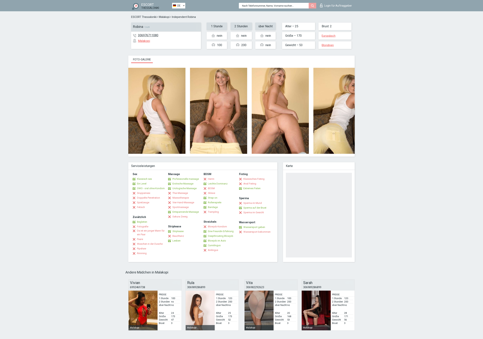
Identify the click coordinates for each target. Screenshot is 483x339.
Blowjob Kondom (217, 226)
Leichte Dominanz (218, 183)
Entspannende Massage (185, 211)
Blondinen (328, 45)
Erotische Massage (182, 183)
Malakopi (164, 16)
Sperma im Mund (252, 203)
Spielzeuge (143, 202)
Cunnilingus (214, 245)
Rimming (142, 253)
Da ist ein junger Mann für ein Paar (151, 232)
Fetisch (141, 207)
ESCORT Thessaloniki (144, 16)
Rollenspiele (214, 202)
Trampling (213, 211)
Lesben (176, 240)
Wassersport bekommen (257, 231)
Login (338, 5)
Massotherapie (180, 197)
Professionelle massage (185, 178)
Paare (140, 239)
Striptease (178, 231)
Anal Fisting (249, 183)
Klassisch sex (144, 178)
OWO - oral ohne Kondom (151, 188)
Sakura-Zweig (180, 216)
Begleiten (142, 221)
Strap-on (212, 197)
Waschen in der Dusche (150, 243)
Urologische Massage (184, 188)
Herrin (211, 178)
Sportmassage (180, 207)
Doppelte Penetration (148, 197)
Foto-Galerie (142, 59)
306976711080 (148, 35)
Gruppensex (143, 193)
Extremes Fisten (252, 188)
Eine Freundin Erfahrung (221, 231)
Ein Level (141, 183)
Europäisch (328, 35)
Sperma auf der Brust (254, 207)
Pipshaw (141, 248)
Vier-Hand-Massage (183, 202)
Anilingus (213, 250)
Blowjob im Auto (217, 240)
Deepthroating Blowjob (220, 236)
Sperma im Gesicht (253, 212)
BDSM (211, 188)
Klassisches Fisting (254, 178)
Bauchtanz (178, 236)
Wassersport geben (254, 227)
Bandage (213, 207)
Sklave (211, 193)
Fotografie (142, 226)
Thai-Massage (180, 193)
